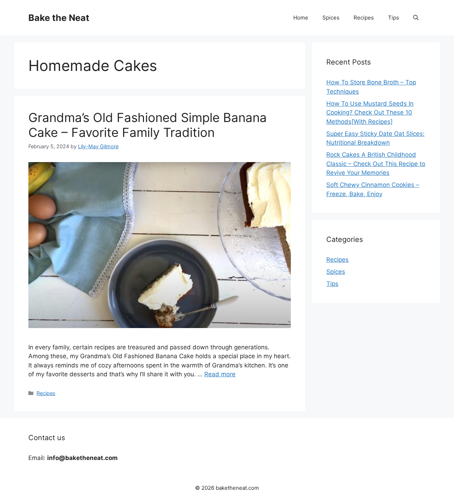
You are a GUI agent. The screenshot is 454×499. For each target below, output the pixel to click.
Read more (220, 374)
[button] (416, 17)
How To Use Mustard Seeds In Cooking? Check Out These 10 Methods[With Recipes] (370, 112)
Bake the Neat (58, 17)
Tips (393, 17)
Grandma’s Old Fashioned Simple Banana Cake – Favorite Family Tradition (147, 125)
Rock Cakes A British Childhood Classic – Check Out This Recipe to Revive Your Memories (375, 163)
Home (300, 17)
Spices (330, 17)
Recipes (364, 17)
